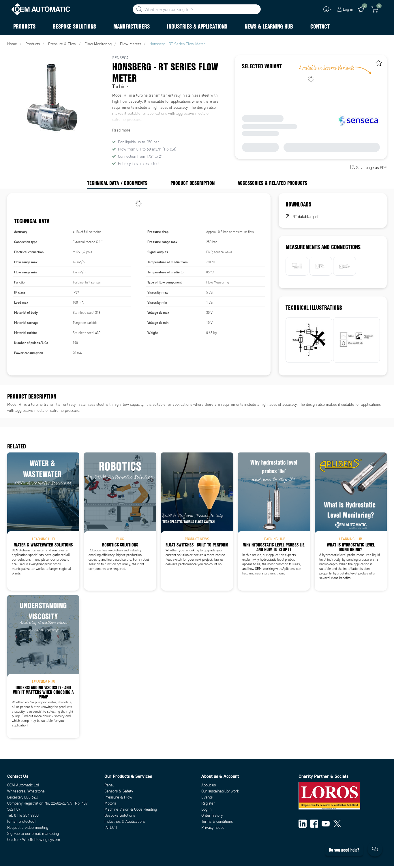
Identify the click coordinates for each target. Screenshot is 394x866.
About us (208, 785)
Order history (212, 815)
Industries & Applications (124, 821)
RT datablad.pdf (305, 216)
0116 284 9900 (26, 815)
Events (207, 797)
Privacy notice (212, 827)
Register (208, 803)
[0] (375, 9)
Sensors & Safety (118, 791)
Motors (110, 803)
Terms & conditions (217, 821)
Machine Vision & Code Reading (130, 809)
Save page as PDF (371, 167)
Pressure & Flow (118, 797)
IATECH (110, 827)
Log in (206, 809)
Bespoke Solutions (119, 815)
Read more (121, 130)
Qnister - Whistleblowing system (33, 839)
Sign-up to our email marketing (33, 833)
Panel (109, 785)
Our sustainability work (220, 791)
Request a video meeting (27, 827)
